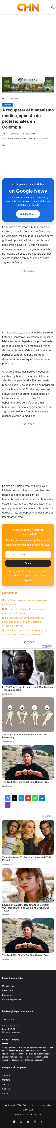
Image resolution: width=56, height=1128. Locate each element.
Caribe (5, 1093)
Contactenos (8, 995)
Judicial (5, 1084)
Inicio (6, 98)
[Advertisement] (28, 47)
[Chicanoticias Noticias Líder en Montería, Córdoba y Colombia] (28, 7)
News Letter (7, 990)
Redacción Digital (11, 134)
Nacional (14, 98)
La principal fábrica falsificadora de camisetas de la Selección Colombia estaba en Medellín (23, 621)
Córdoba (6, 1075)
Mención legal (8, 986)
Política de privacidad (12, 999)
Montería (6, 1080)
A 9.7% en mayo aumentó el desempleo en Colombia (25, 602)
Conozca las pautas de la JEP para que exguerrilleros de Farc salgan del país (25, 632)
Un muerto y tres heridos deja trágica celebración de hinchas (24, 611)
